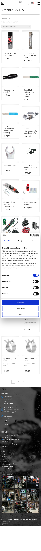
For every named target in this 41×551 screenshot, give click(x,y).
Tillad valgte (20, 308)
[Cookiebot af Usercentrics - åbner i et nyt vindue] (30, 235)
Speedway (4, 456)
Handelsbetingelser (7, 466)
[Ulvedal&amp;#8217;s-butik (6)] (33, 495)
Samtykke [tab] (7, 241)
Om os (3, 454)
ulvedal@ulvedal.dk (13, 410)
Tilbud (3, 459)
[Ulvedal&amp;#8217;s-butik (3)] (33, 482)
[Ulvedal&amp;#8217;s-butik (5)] (20, 495)
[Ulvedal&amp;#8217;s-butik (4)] (8, 495)
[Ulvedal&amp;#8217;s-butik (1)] (8, 482)
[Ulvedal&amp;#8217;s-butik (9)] (33, 507)
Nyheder (4, 461)
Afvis (20, 314)
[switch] (36, 281)
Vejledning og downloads (9, 464)
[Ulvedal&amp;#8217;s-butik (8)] (20, 507)
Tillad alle (20, 302)
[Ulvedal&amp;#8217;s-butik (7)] (8, 507)
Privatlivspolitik (5, 469)
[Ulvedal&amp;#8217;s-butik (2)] (20, 482)
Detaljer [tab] (20, 241)
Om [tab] (33, 241)
